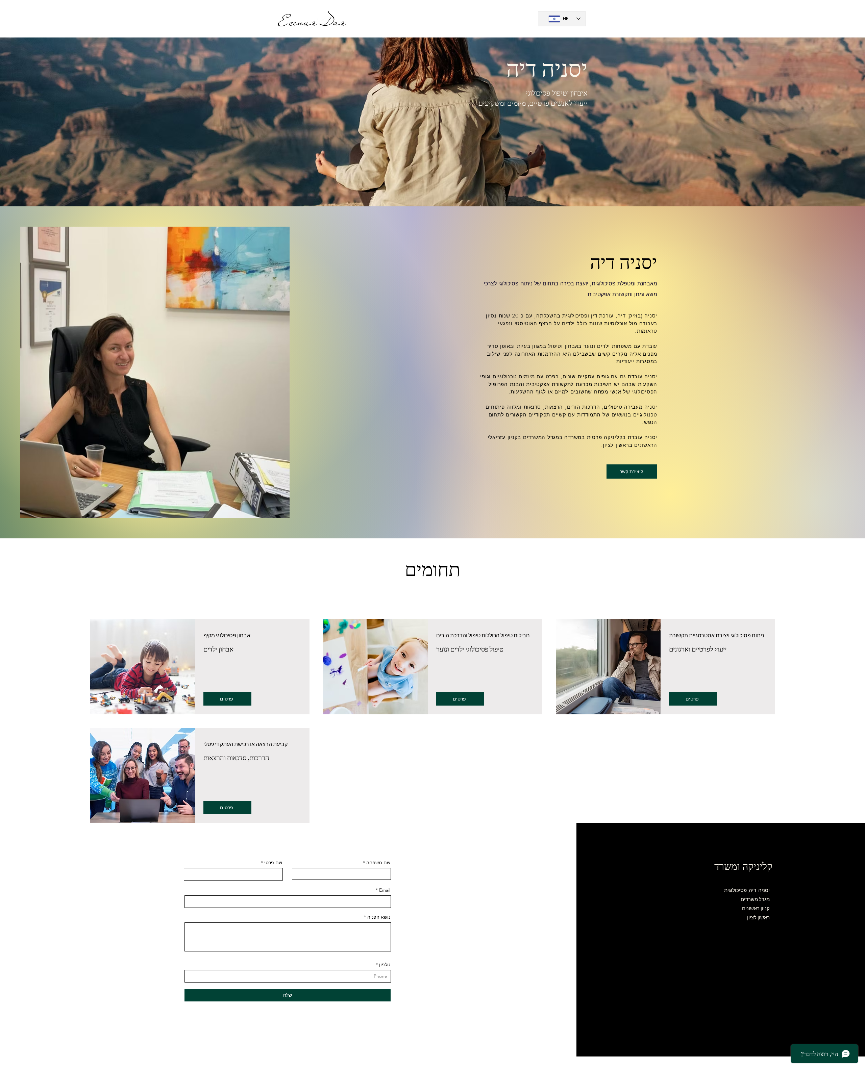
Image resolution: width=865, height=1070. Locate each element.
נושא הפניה (378, 917)
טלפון (384, 964)
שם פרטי (273, 862)
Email (384, 890)
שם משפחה (378, 862)
